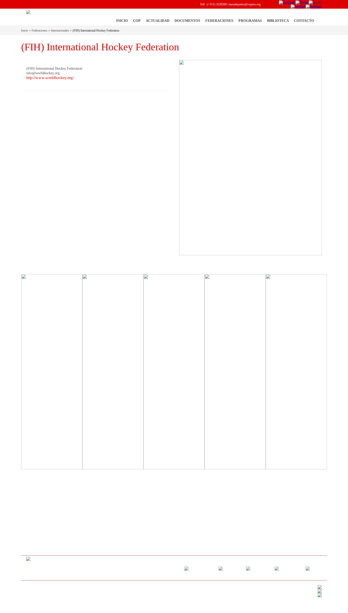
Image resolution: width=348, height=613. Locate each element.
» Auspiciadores (36, 545)
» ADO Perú (237, 524)
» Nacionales (187, 504)
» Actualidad (84, 497)
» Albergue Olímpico (38, 531)
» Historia (32, 504)
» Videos (82, 524)
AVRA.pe (47, 590)
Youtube (295, 568)
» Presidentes (34, 524)
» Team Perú (237, 504)
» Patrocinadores (36, 538)
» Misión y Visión (37, 511)
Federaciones (219, 21)
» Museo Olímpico (241, 517)
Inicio (122, 21)
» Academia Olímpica (243, 511)
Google (264, 568)
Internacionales (60, 30)
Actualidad (157, 21)
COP (137, 21)
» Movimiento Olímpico (40, 497)
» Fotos (81, 517)
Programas (250, 21)
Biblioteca (278, 21)
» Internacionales (189, 497)
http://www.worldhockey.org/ (50, 78)
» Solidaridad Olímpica (244, 497)
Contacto (304, 21)
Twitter (236, 568)
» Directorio (33, 517)
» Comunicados (86, 511)
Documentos (187, 21)
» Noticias (83, 504)
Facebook (206, 568)
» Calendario (135, 497)
